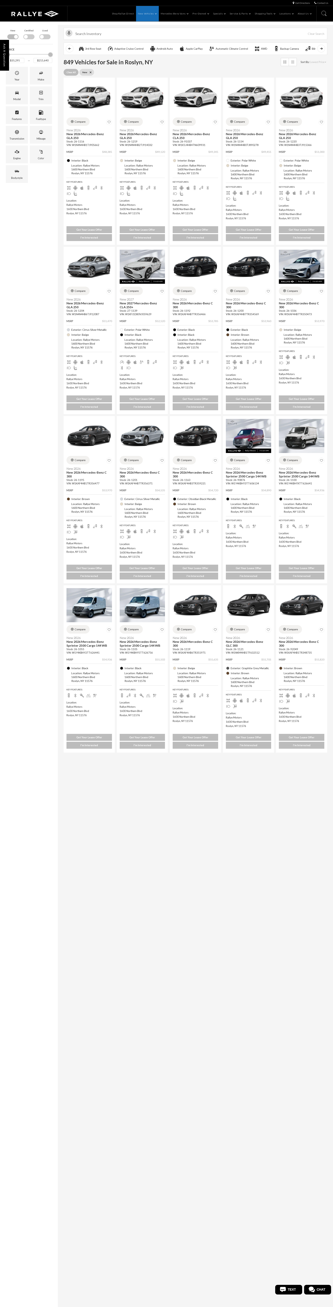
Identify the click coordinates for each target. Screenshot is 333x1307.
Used (45, 30)
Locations (285, 13)
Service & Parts (239, 13)
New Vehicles (146, 13)
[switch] (13, 34)
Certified (29, 30)
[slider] (50, 54)
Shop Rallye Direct (123, 13)
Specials (218, 13)
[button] (17, 76)
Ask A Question (4, 55)
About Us (303, 13)
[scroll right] (321, 48)
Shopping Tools (263, 13)
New (12, 30)
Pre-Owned (199, 13)
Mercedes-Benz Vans (173, 13)
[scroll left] (69, 48)
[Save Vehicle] (109, 122)
